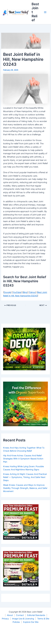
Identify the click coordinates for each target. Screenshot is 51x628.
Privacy (5, 618)
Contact (20, 615)
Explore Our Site (30, 622)
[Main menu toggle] (45, 12)
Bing (25, 292)
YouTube (17, 292)
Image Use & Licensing (23, 618)
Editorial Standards (36, 615)
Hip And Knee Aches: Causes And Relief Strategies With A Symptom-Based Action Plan (23, 458)
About (10, 615)
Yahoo (32, 292)
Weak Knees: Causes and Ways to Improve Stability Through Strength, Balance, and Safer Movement (25, 488)
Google (7, 292)
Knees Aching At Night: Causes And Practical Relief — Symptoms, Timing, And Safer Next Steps (25, 477)
